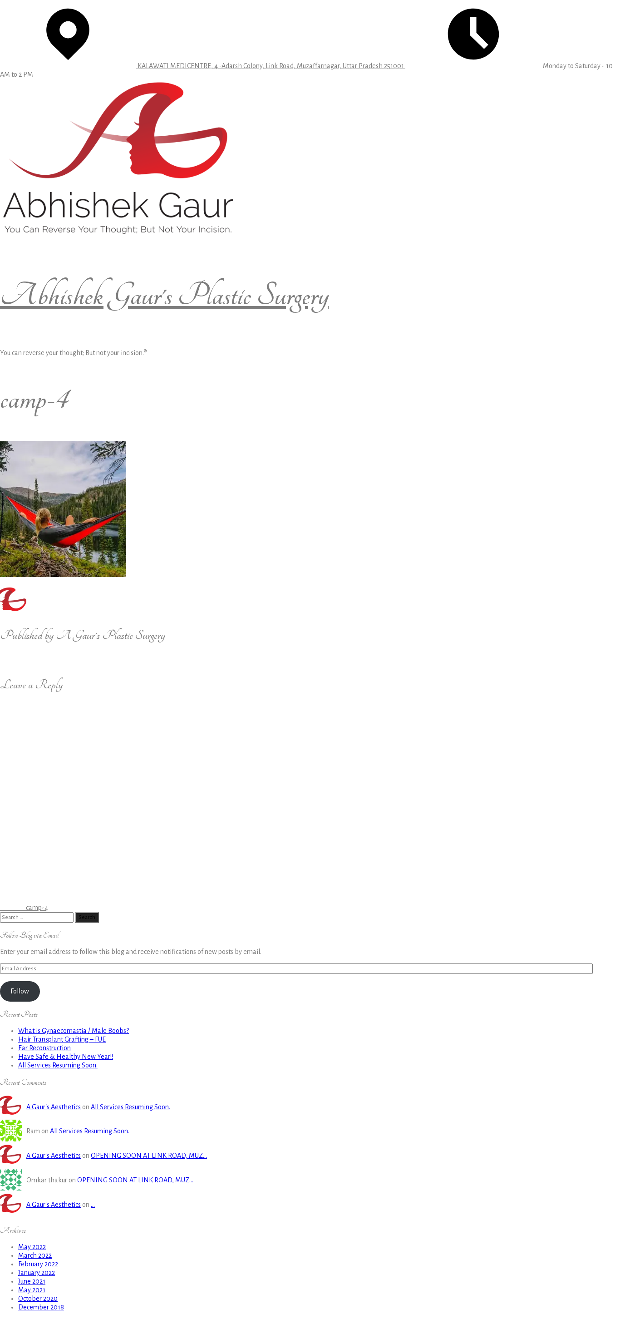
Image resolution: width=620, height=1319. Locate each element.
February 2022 (38, 1264)
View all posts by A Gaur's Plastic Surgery (58, 658)
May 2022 (32, 1246)
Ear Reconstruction (44, 1048)
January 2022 (36, 1272)
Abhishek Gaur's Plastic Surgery (164, 295)
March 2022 (35, 1255)
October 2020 (38, 1298)
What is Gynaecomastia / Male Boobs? (73, 1030)
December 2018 (41, 1307)
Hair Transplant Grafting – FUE (62, 1039)
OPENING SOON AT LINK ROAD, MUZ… (149, 1155)
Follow (19, 991)
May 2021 (31, 1290)
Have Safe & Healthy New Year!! (65, 1056)
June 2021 (31, 1281)
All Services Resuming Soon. (58, 1065)
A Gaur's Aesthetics (53, 1107)
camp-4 (24, 907)
